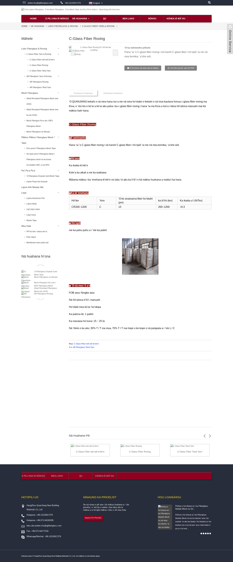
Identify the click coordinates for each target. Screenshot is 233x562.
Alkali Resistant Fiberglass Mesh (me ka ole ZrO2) (42, 112)
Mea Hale (26, 226)
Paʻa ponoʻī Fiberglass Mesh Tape (41, 148)
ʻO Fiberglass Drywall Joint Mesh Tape (42, 176)
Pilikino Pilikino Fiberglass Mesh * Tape (38, 140)
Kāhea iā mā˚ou (176, 18)
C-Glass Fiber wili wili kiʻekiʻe (42, 60)
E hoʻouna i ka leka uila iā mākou (144, 68)
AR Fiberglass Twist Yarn (40, 87)
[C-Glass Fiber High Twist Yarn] (85, 446)
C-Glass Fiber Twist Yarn (40, 71)
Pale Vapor (31, 237)
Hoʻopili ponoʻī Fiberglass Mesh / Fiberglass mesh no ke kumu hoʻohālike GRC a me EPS (40, 159)
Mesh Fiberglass (29, 93)
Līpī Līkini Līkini (33, 209)
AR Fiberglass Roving (39, 82)
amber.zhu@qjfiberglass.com (40, 3)
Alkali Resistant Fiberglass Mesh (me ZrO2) (42, 101)
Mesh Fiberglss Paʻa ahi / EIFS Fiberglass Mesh (39, 123)
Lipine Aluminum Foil (35, 198)
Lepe (23, 192)
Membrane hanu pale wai (37, 242)
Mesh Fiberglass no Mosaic (38, 132)
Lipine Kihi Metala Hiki (32, 187)
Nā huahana (79, 18)
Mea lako (128, 18)
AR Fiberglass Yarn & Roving (39, 76)
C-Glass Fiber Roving (39, 65)
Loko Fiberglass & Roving (63, 26)
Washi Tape (31, 220)
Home (33, 18)
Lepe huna (31, 215)
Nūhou (152, 18)
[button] (115, 53)
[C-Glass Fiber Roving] (131, 446)
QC (104, 18)
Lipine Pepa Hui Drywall (36, 182)
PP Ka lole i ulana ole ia (36, 231)
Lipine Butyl (31, 204)
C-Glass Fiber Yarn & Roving (98, 26)
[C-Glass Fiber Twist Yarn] (182, 446)
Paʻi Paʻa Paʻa (28, 170)
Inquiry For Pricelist (93, 518)
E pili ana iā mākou (57, 18)
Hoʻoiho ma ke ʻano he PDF (182, 68)
